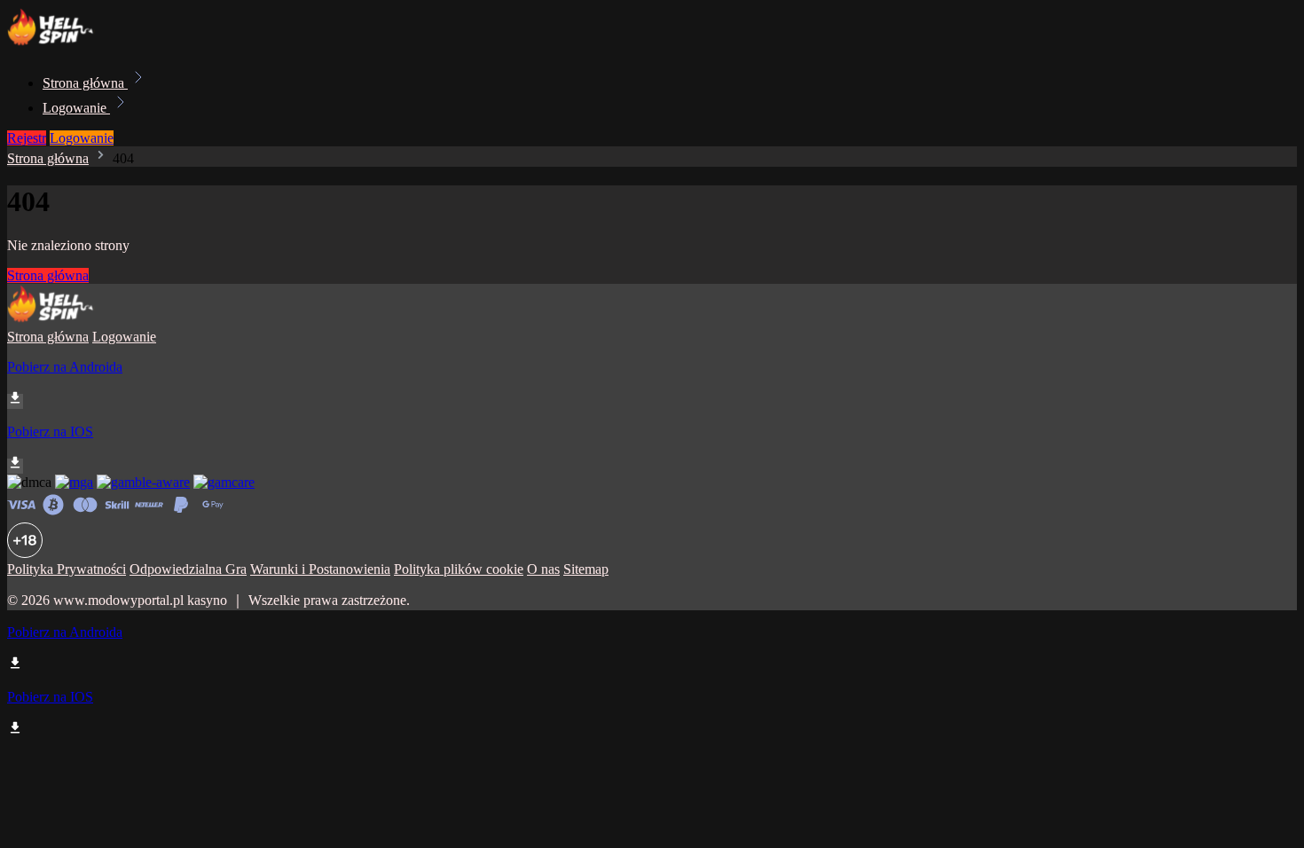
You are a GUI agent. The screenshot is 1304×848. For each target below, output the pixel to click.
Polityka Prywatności (66, 569)
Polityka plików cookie (458, 569)
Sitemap (586, 569)
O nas (543, 569)
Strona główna (85, 82)
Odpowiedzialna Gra (188, 569)
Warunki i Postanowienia (320, 569)
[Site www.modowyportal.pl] (67, 43)
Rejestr (26, 137)
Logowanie (76, 107)
